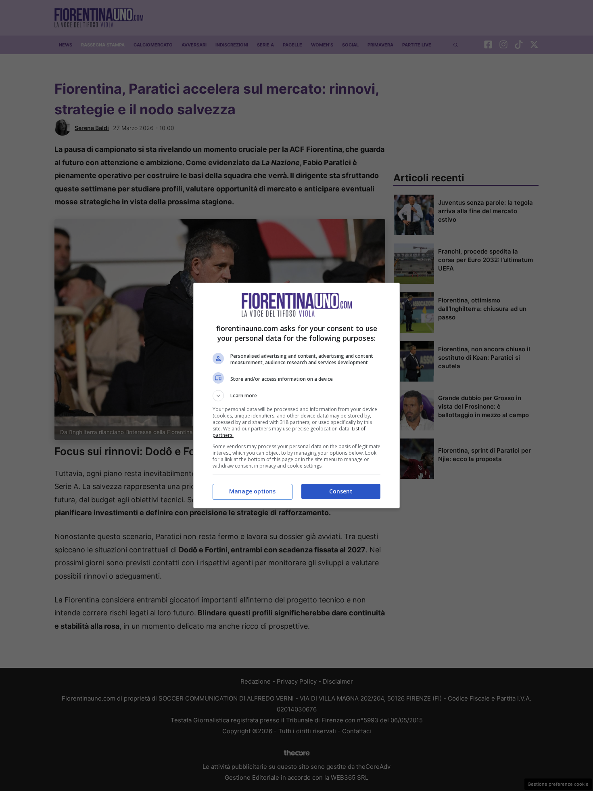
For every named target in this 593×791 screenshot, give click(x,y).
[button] (296, 395)
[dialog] (296, 395)
